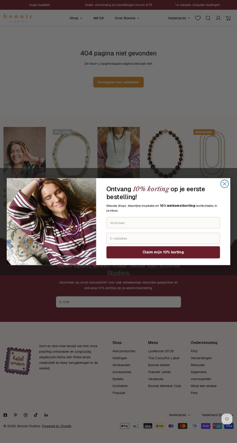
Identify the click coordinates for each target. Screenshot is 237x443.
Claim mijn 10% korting (163, 252)
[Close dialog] (224, 184)
